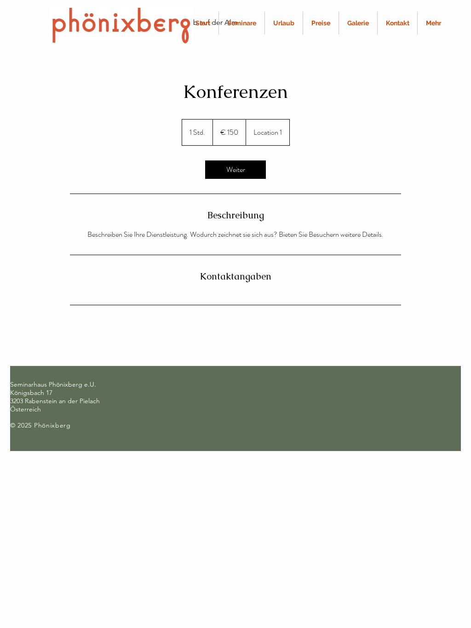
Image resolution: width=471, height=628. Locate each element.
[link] (235, 169)
